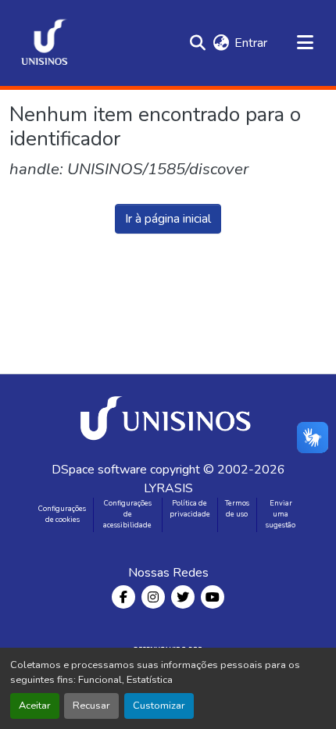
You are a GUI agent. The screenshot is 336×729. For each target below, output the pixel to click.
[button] (44, 43)
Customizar (159, 706)
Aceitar (35, 706)
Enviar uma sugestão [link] (280, 514)
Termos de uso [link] (237, 509)
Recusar (91, 706)
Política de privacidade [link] (190, 509)
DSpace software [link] (99, 469)
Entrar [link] (250, 43)
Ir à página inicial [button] (168, 218)
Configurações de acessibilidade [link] (127, 514)
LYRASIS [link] (168, 488)
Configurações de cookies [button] (62, 514)
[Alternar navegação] (305, 43)
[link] (168, 417)
